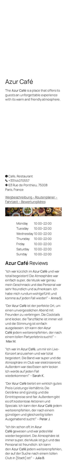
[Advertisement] (34, 34)
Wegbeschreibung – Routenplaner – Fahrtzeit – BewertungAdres (31, 199)
